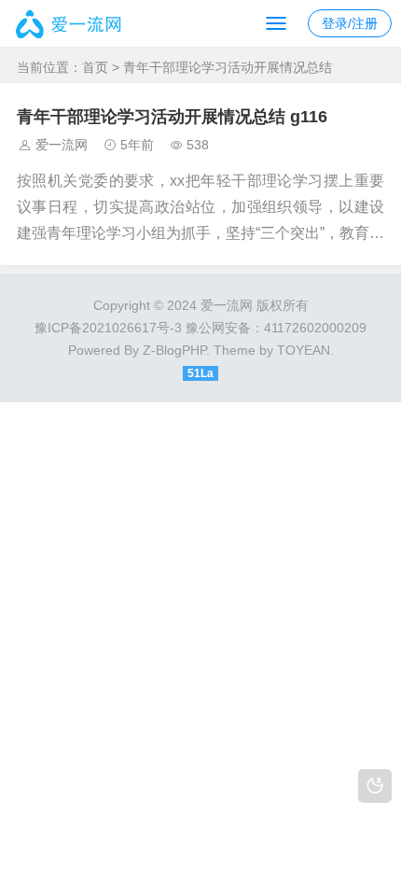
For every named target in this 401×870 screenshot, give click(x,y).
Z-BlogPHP (174, 350)
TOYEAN (303, 350)
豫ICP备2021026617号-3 (108, 327)
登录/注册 (350, 23)
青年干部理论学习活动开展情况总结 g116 (172, 116)
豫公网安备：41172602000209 (276, 327)
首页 (95, 67)
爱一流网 (61, 144)
